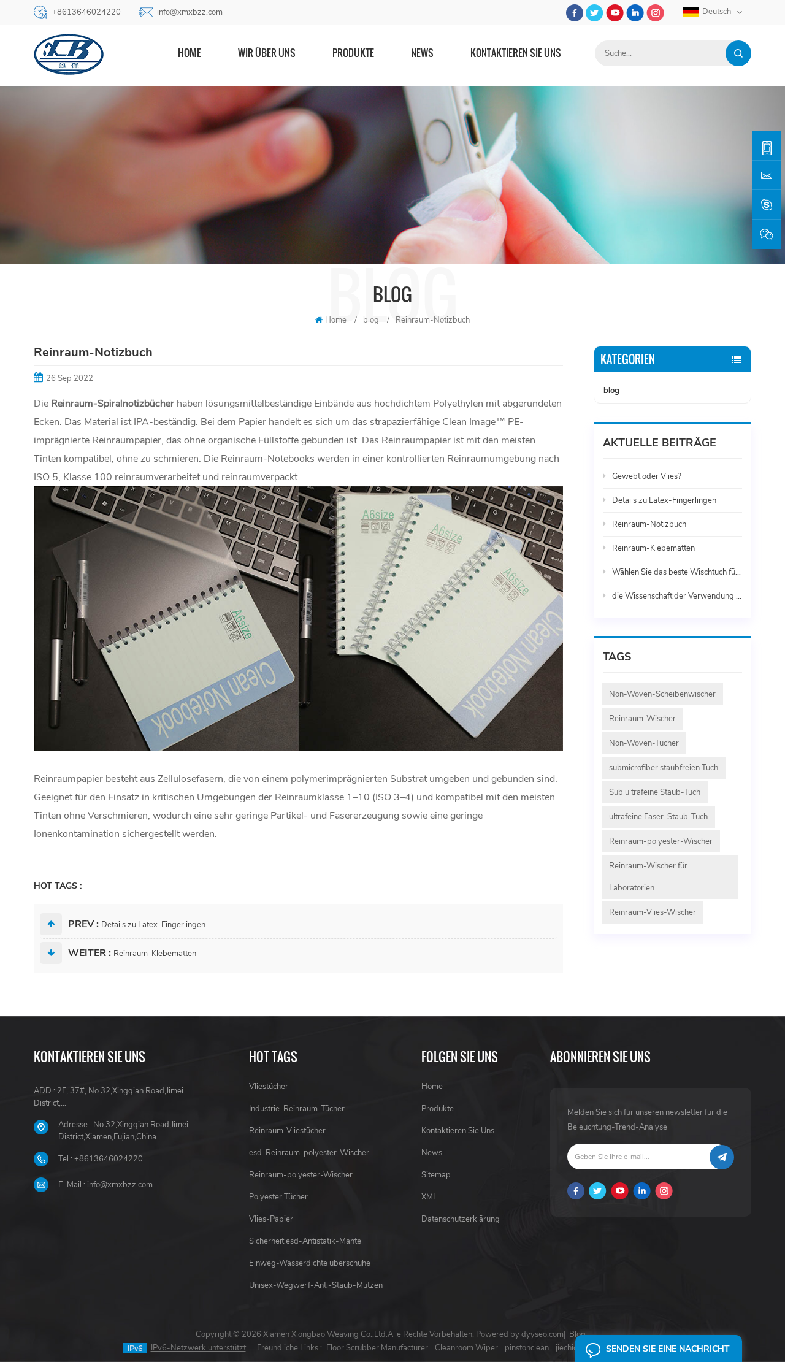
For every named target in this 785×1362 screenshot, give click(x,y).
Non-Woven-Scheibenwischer (662, 694)
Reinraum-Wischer (642, 718)
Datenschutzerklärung (460, 1219)
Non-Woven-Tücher (644, 743)
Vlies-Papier (271, 1219)
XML (429, 1197)
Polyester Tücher (278, 1197)
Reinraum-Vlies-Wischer (652, 912)
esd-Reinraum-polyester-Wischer (309, 1152)
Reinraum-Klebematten (154, 953)
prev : (83, 924)
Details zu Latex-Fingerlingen (153, 924)
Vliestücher (268, 1086)
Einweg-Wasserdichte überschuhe (309, 1263)
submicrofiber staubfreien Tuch (663, 767)
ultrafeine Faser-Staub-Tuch (658, 816)
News (422, 52)
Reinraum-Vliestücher (287, 1130)
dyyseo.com (542, 1334)
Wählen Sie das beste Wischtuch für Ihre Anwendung (677, 572)
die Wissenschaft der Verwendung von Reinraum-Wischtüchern (677, 596)
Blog (577, 1334)
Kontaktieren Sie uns (515, 52)
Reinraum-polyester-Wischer (661, 841)
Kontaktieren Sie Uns (457, 1130)
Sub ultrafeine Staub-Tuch (654, 792)
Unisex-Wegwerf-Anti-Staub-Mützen (316, 1285)
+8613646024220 (86, 12)
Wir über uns (267, 52)
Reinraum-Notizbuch (649, 524)
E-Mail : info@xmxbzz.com (105, 1184)
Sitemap (436, 1174)
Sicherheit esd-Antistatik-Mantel (306, 1241)
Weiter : (89, 953)
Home (189, 52)
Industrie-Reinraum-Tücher (297, 1108)
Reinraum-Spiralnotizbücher (114, 403)
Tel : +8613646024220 (100, 1159)
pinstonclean (527, 1347)
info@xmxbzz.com (190, 12)
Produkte (353, 52)
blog (611, 390)
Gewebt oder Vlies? (646, 476)
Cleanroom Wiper (466, 1347)
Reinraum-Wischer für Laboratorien (648, 876)
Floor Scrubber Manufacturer (377, 1347)
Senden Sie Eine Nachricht (668, 1349)
